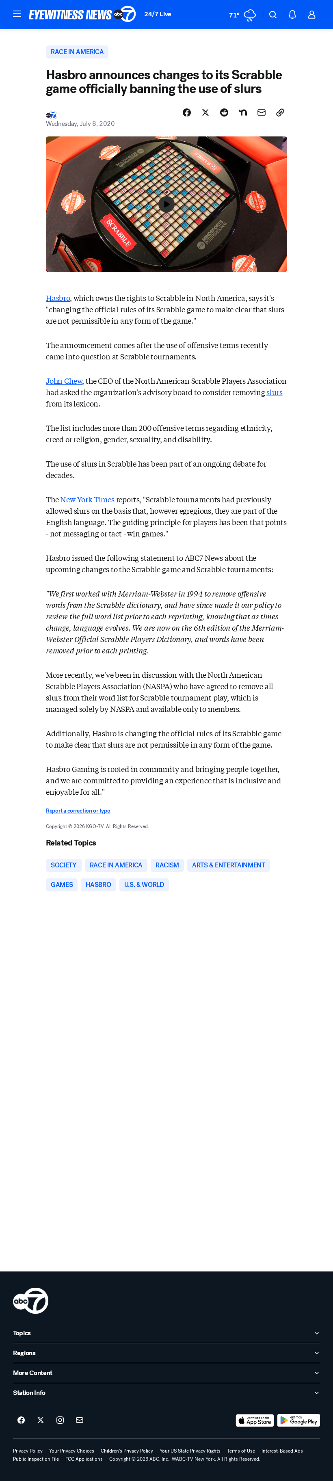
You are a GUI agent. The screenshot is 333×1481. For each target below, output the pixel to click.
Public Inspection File (36, 1459)
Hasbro (58, 297)
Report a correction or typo (78, 811)
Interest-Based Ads (282, 1451)
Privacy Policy (28, 1451)
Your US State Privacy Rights (190, 1451)
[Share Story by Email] (261, 112)
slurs (274, 392)
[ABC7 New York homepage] (82, 15)
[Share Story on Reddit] (224, 112)
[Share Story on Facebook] (187, 112)
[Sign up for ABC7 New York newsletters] (79, 1420)
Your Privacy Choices (71, 1451)
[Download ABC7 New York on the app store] (255, 1420)
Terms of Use (241, 1451)
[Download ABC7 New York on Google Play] (298, 1420)
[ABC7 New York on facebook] (21, 1420)
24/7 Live (157, 14)
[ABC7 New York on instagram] (60, 1420)
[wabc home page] (30, 1301)
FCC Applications (84, 1459)
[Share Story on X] (205, 112)
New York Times (87, 499)
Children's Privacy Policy (127, 1451)
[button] (17, 14)
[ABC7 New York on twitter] (40, 1420)
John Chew (64, 380)
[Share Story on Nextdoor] (243, 112)
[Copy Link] (280, 112)
